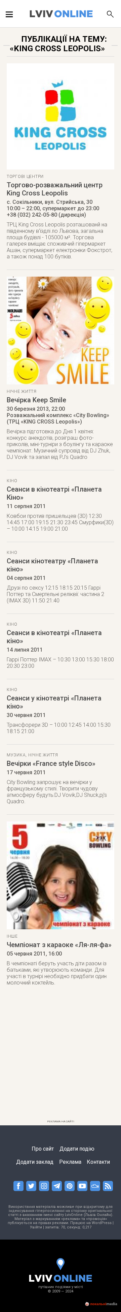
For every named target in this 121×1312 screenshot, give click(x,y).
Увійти (36, 1227)
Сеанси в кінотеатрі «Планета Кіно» (54, 493)
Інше (12, 936)
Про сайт (43, 1149)
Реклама (70, 1162)
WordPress (102, 1223)
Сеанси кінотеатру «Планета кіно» (52, 565)
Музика (16, 755)
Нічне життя (22, 391)
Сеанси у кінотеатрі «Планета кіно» (54, 702)
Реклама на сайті (60, 1121)
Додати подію (76, 1149)
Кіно (12, 480)
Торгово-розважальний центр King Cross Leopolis (55, 189)
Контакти (98, 1162)
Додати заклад (34, 1162)
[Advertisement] (60, 1056)
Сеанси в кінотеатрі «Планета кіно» (54, 637)
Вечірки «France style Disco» (51, 763)
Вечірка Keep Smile (36, 400)
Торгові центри (25, 176)
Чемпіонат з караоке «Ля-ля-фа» (59, 945)
